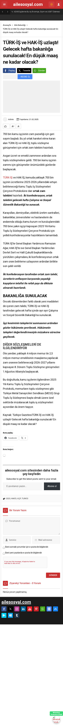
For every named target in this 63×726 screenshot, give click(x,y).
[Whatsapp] (42, 608)
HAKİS (14, 498)
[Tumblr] (16, 615)
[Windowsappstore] (10, 615)
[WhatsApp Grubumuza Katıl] (56, 719)
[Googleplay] (3, 615)
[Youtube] (29, 608)
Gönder (41, 70)
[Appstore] (55, 608)
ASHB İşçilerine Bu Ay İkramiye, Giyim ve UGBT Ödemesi (37, 12)
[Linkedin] (23, 608)
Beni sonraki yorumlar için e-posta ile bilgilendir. (26, 547)
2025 (8, 498)
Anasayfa (7, 25)
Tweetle (26, 70)
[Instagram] (16, 608)
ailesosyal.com (28, 4)
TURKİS (25, 498)
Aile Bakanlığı (19, 25)
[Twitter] (10, 608)
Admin (11, 119)
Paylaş (12, 70)
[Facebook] (3, 608)
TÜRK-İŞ (7, 177)
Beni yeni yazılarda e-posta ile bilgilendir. (23, 553)
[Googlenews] (49, 608)
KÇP (19, 498)
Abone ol (52, 486)
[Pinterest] (36, 608)
